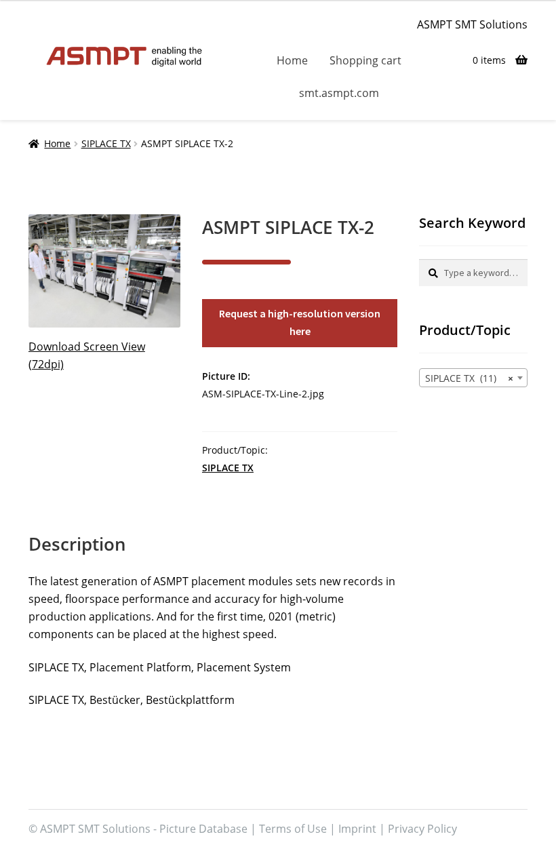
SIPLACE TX (106, 143)
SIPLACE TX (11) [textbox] (469, 378)
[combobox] (473, 377)
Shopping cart (365, 60)
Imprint (357, 828)
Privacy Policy (422, 828)
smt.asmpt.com (339, 92)
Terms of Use (293, 828)
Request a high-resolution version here (299, 322)
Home (292, 60)
